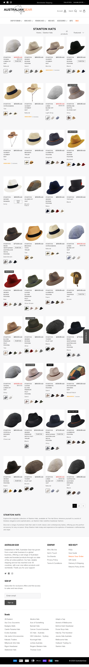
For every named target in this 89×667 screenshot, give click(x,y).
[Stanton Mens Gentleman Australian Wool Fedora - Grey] (55, 418)
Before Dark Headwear (64, 626)
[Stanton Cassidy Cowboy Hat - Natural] (34, 92)
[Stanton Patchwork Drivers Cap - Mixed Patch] (76, 372)
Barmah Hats (35, 626)
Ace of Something (37, 623)
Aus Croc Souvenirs (12, 623)
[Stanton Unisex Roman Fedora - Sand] (34, 46)
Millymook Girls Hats (12, 643)
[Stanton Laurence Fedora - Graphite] (55, 139)
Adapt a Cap (60, 619)
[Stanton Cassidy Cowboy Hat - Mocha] (55, 46)
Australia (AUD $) (78, 2)
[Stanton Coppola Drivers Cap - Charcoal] (12, 418)
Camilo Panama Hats (12, 629)
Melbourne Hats (62, 640)
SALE (77, 20)
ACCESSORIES (61, 20)
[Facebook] (7, 2)
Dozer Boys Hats (62, 629)
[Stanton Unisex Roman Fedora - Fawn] (12, 465)
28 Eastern (9, 619)
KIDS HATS (51, 20)
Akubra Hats (34, 619)
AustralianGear (80, 661)
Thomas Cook (35, 650)
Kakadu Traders (11, 640)
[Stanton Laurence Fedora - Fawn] (55, 279)
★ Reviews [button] (86, 336)
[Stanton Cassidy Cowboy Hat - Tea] (12, 139)
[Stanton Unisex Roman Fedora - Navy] (55, 185)
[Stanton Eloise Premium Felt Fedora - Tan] (12, 325)
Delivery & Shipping (76, 563)
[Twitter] (4, 2)
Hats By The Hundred (64, 633)
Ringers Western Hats (38, 646)
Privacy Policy (52, 560)
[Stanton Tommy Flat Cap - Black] (55, 325)
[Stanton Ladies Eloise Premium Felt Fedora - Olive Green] (34, 279)
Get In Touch (52, 553)
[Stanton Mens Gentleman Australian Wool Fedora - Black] (76, 325)
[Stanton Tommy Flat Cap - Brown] (34, 465)
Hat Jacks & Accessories (14, 636)
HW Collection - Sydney (39, 636)
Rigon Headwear (11, 646)
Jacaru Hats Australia (64, 636)
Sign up (10, 602)
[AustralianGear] (17, 10)
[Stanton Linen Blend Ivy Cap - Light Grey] (55, 92)
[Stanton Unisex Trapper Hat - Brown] (76, 279)
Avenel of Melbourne (64, 623)
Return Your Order (76, 556)
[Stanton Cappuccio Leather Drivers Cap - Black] (76, 465)
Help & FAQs (68, 2)
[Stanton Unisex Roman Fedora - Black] (76, 46)
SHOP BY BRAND (15, 20)
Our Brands (51, 556)
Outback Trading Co (63, 643)
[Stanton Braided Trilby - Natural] (34, 139)
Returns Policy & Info (76, 567)
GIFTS (71, 20)
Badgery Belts (10, 626)
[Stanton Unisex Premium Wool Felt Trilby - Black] (34, 418)
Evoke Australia (10, 633)
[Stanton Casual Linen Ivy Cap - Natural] (12, 46)
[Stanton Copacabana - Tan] (12, 92)
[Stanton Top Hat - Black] (76, 185)
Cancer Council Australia (39, 629)
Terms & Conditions (54, 563)
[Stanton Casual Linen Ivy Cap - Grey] (12, 372)
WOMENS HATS (39, 20)
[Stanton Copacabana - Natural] (55, 232)
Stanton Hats (48, 33)
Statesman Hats (10, 650)
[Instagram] (11, 2)
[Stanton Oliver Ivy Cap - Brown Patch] (34, 185)
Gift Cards (72, 560)
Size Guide (73, 553)
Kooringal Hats (35, 640)
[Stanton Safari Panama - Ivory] (12, 185)
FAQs (71, 550)
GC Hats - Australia (37, 633)
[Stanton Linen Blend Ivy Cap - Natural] (55, 465)
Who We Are (52, 550)
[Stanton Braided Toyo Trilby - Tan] (34, 232)
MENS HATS (27, 20)
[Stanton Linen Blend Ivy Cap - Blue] (76, 232)
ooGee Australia (36, 643)
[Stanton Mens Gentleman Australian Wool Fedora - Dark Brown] (12, 232)
